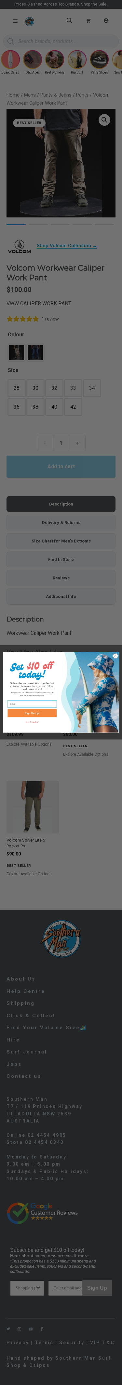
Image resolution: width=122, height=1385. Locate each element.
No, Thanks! (32, 722)
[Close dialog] (115, 655)
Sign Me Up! (32, 713)
